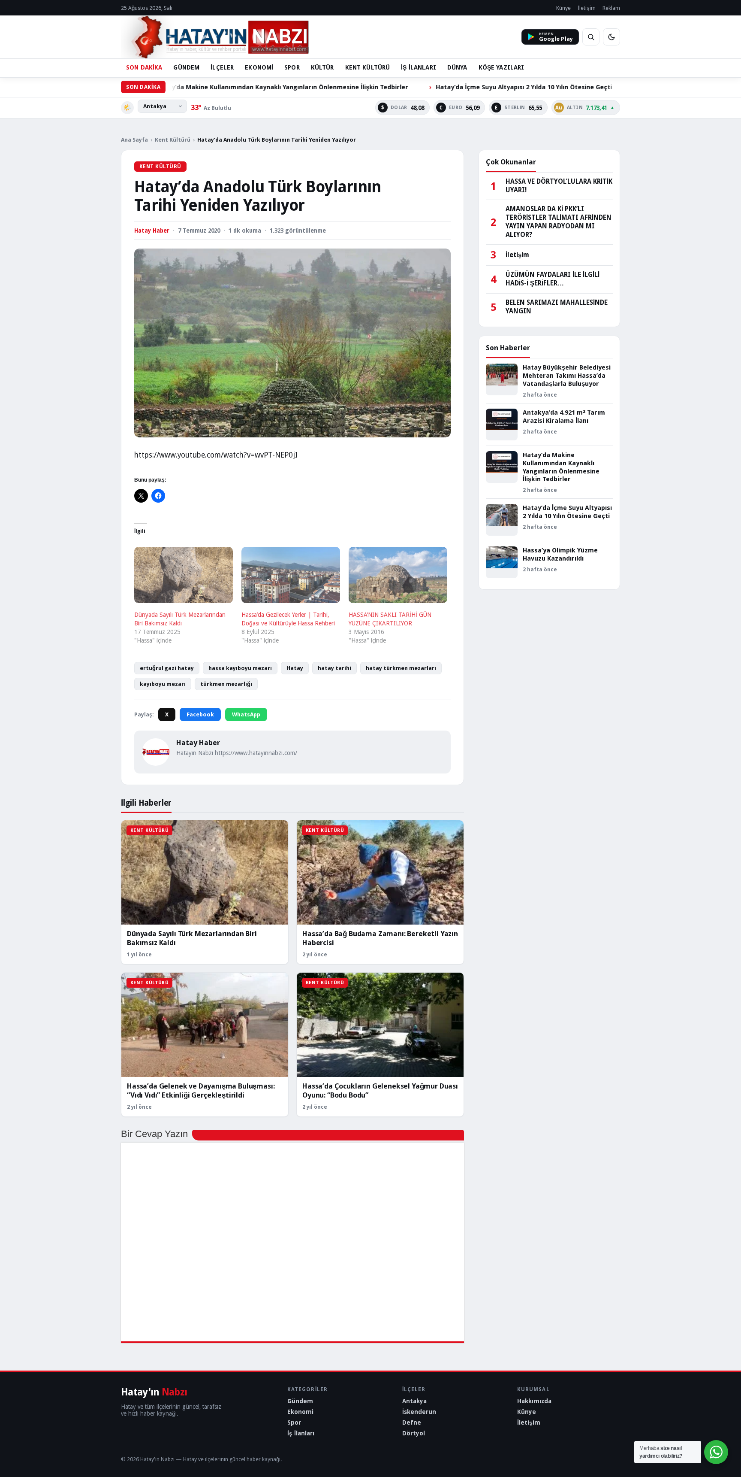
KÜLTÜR (322, 67)
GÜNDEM (186, 67)
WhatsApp (246, 714)
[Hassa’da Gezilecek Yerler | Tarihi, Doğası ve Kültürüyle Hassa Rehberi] (290, 575)
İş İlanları (300, 1433)
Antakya (414, 1401)
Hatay (294, 668)
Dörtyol (413, 1433)
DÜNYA (457, 67)
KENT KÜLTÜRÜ (367, 67)
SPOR (292, 67)
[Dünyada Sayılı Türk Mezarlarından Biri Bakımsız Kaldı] (183, 575)
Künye (563, 8)
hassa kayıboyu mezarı (240, 668)
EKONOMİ (259, 67)
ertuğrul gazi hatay (167, 668)
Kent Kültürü (172, 139)
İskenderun (419, 1411)
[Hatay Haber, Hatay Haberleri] (215, 36)
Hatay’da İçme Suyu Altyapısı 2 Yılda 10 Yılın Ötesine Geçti (446, 87)
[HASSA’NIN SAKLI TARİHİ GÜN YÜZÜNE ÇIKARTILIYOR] (398, 575)
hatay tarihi (334, 668)
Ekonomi (300, 1411)
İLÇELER (222, 67)
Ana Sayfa (134, 139)
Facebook (200, 714)
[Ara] (590, 36)
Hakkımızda (534, 1401)
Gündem (300, 1401)
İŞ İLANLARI (418, 67)
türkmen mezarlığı (226, 684)
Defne (411, 1422)
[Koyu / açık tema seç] (611, 36)
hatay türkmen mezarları (401, 668)
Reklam (611, 8)
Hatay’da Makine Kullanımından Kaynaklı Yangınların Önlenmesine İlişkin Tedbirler (205, 87)
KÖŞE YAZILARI (501, 67)
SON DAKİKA (144, 67)
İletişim (587, 8)
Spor (294, 1422)
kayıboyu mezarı (163, 684)
